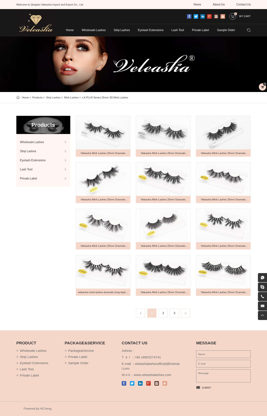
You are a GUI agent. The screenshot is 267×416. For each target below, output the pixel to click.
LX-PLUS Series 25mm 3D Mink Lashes (105, 97)
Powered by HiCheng (37, 408)
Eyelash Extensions (150, 30)
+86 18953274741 (147, 357)
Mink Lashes (71, 97)
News (197, 4)
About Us (219, 4)
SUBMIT (206, 387)
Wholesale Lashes (94, 30)
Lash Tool (177, 30)
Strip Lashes (122, 30)
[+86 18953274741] (262, 296)
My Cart (243, 15)
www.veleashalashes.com (152, 375)
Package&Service (81, 351)
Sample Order (226, 30)
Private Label (200, 30)
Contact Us (243, 4)
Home (70, 30)
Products (37, 97)
